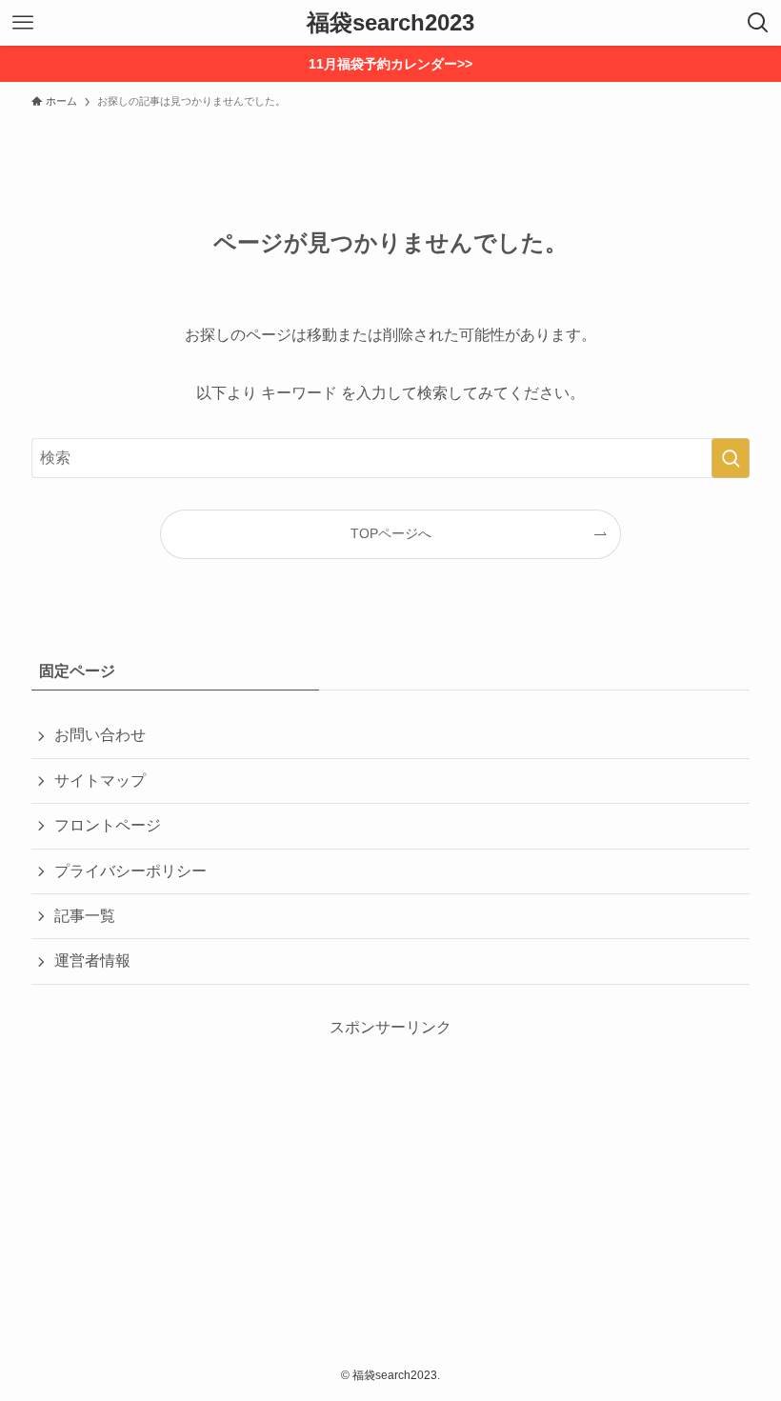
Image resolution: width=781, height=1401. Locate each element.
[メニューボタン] (23, 23)
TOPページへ (390, 533)
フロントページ (107, 825)
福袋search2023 (390, 22)
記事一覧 (84, 916)
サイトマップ (100, 780)
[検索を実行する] (730, 458)
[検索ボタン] (758, 23)
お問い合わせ (100, 735)
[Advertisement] (390, 1172)
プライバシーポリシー (130, 871)
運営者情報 (92, 960)
